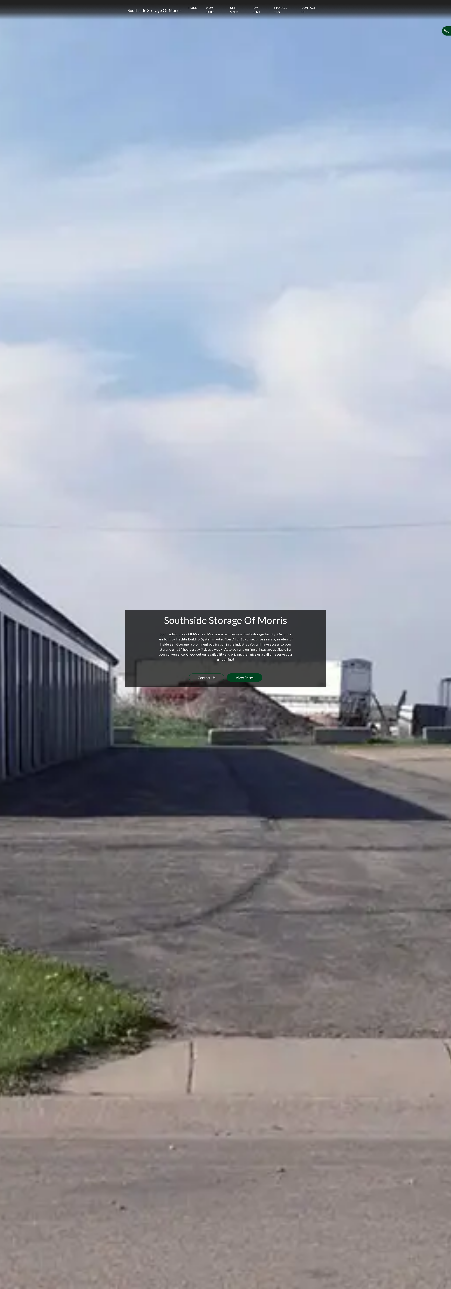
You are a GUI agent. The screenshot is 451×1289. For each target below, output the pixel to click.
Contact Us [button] (206, 677)
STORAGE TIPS (280, 10)
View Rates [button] (245, 677)
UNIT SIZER (234, 10)
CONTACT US (308, 10)
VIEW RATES (210, 10)
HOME (193, 7)
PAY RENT (256, 10)
